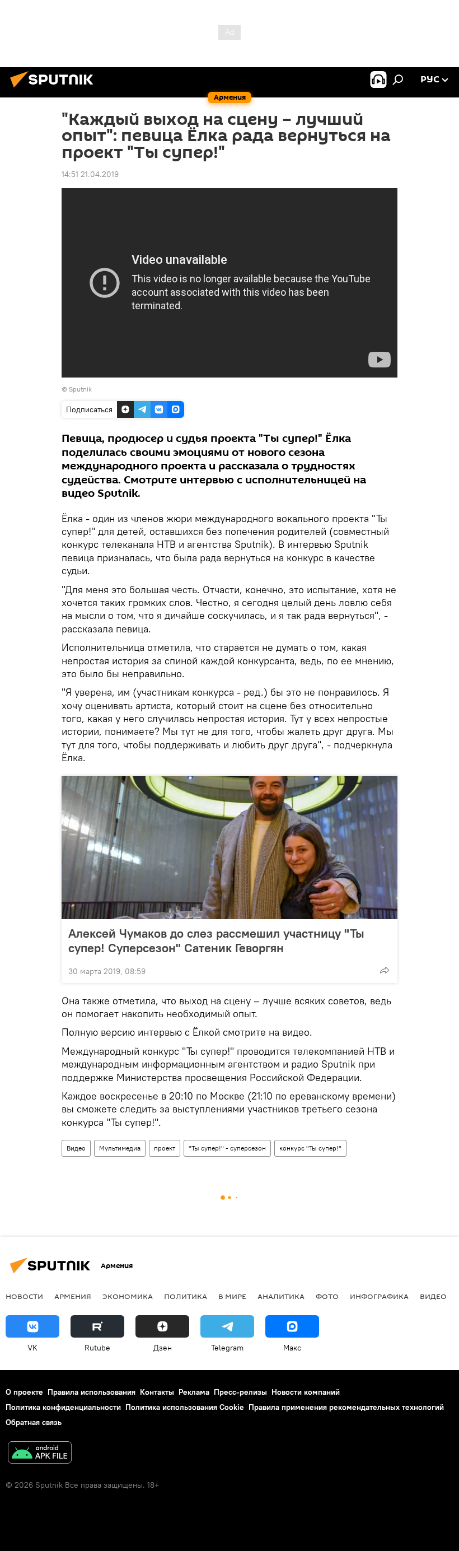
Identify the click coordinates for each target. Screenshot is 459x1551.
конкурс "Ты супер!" (310, 1148)
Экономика (127, 1296)
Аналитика (281, 1296)
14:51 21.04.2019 (90, 174)
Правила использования (91, 1392)
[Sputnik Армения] (55, 89)
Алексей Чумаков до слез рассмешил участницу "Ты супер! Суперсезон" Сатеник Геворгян (216, 940)
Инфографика (379, 1296)
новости (24, 1296)
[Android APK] (40, 1453)
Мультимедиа (119, 1148)
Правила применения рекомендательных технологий (346, 1407)
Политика (185, 1296)
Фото (327, 1296)
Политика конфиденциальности (63, 1407)
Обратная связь (34, 1422)
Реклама (194, 1392)
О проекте (24, 1392)
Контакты (157, 1392)
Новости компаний (305, 1392)
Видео (76, 1148)
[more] (384, 970)
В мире (232, 1296)
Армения (72, 1296)
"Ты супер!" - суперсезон (227, 1148)
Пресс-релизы (240, 1392)
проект (164, 1148)
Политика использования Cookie (184, 1407)
